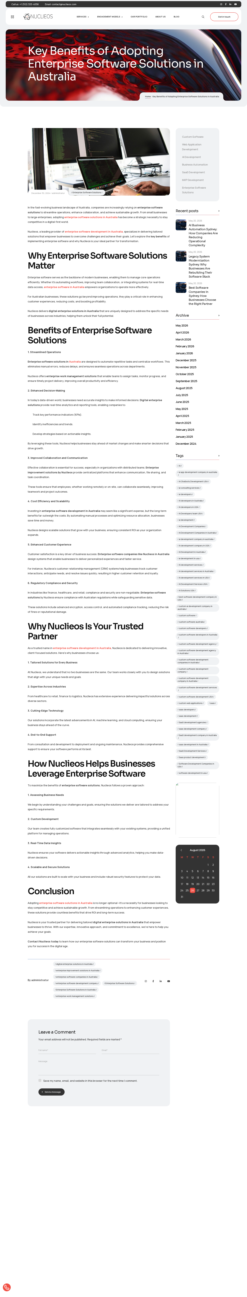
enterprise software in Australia (64, 287)
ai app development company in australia (198, 472)
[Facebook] (225, 4)
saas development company (192, 728)
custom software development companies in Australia (193, 661)
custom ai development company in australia (195, 607)
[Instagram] (221, 4)
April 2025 (182, 416)
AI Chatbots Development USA (193, 481)
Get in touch (224, 16)
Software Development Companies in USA (196, 765)
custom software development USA (196, 696)
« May (181, 850)
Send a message (53, 1092)
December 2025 (186, 360)
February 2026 (185, 346)
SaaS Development (193, 172)
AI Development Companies (192, 526)
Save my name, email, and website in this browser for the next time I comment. (90, 1080)
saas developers (187, 709)
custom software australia (191, 621)
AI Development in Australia (192, 552)
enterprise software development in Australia (94, 231)
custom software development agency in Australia (197, 652)
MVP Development (193, 180)
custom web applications (190, 703)
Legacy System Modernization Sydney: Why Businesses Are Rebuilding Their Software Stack (200, 266)
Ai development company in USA (194, 545)
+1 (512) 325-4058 (29, 4)
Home (148, 96)
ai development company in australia (196, 539)
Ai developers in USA (188, 507)
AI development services (190, 564)
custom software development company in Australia (193, 679)
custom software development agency (197, 644)
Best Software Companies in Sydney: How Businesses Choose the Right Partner (202, 296)
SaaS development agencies (192, 722)
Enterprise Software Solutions (87, 192)
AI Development (191, 157)
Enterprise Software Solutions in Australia (75, 989)
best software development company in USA (197, 598)
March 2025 (183, 423)
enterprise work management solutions (75, 996)
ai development (186, 520)
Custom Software (193, 136)
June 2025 (182, 402)
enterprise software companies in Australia (76, 976)
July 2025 (182, 395)
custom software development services (198, 687)
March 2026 (183, 339)
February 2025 (185, 430)
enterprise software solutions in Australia (90, 217)
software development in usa (193, 773)
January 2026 (184, 353)
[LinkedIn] (230, 4)
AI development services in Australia (196, 571)
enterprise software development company (77, 983)
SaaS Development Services (192, 751)
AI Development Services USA (193, 584)
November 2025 (186, 367)
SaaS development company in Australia (198, 735)
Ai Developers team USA (190, 513)
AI (180, 465)
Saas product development (192, 757)
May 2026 (182, 325)
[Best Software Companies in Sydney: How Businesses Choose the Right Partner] (181, 287)
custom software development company (193, 670)
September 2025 (186, 381)
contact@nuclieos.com (64, 4)
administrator (58, 193)
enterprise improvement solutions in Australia (77, 970)
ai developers (185, 494)
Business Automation (195, 164)
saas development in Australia (193, 744)
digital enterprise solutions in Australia (74, 964)
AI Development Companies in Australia (197, 532)
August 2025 (184, 388)
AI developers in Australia (191, 500)
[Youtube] (235, 4)
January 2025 (184, 437)
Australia (75, 361)
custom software (187, 615)
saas (212, 703)
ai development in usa (189, 558)
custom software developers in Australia (198, 634)
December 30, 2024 (40, 193)
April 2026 (182, 332)
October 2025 (185, 374)
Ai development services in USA (194, 577)
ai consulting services (189, 487)
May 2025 (182, 409)
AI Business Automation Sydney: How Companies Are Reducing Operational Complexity (203, 235)
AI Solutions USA (186, 590)
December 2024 (186, 444)
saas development (188, 716)
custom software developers (193, 628)
